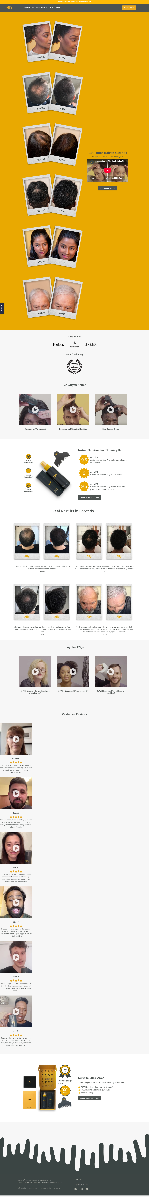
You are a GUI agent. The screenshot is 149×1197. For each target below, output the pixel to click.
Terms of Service (46, 1188)
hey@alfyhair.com (81, 1184)
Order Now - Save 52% (89, 497)
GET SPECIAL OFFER (107, 188)
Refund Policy (22, 1188)
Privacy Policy (33, 1188)
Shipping (57, 1188)
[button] (2, 308)
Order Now (129, 8)
